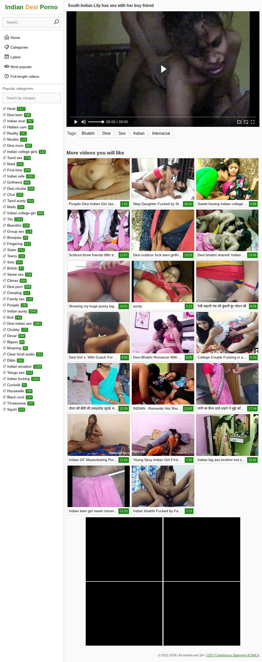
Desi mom (18, 145)
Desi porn (18, 287)
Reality (16, 133)
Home (14, 38)
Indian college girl (24, 213)
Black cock (19, 397)
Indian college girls (25, 152)
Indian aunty (21, 311)
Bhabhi (88, 133)
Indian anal (19, 121)
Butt (13, 317)
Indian (139, 133)
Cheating (17, 293)
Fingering (18, 244)
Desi (106, 133)
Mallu (15, 207)
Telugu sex (19, 373)
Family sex (19, 299)
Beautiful (17, 225)
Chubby (16, 330)
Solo (14, 262)
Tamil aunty (19, 201)
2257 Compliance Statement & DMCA (233, 655)
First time (18, 170)
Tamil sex (18, 158)
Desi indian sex (23, 323)
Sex (122, 133)
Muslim (16, 139)
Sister (15, 250)
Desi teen (18, 115)
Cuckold (16, 385)
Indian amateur (23, 366)
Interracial (161, 133)
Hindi (15, 109)
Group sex (18, 231)
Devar (15, 336)
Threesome (20, 403)
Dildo (14, 360)
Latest (14, 57)
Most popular (20, 67)
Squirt (15, 409)
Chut (14, 195)
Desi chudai (20, 188)
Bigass (15, 342)
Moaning (16, 348)
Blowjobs (16, 237)
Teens (15, 256)
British (14, 268)
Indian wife (20, 176)
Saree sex (18, 274)
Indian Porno (31, 7)
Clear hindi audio (24, 354)
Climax (16, 280)
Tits (14, 219)
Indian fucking (22, 379)
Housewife (19, 391)
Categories (18, 47)
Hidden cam (19, 127)
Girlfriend (18, 182)
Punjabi (16, 305)
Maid (14, 164)
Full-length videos (24, 76)
